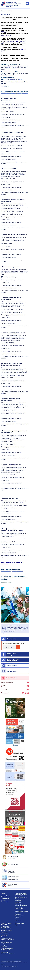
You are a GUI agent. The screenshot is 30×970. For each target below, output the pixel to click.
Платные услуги (5, 898)
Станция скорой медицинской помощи (21, 909)
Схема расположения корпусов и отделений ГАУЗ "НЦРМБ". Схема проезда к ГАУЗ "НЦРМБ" (21, 895)
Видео (16, 925)
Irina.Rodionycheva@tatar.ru (14, 79)
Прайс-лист (4, 932)
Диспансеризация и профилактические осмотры (6, 944)
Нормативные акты (6, 930)
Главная (3, 11)
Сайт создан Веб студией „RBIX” (9, 966)
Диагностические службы (19, 916)
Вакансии (3, 900)
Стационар (18, 902)
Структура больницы (20, 899)
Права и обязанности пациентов (6, 924)
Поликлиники (18, 900)
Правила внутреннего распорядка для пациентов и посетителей (7, 950)
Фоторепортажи (19, 923)
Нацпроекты (4, 946)
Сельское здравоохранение (19, 919)
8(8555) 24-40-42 (12, 66)
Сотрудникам (4, 901)
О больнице (4, 895)
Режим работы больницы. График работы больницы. (6, 928)
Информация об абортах (7, 954)
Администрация (5, 896)
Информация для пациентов (5, 934)
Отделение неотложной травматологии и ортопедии (21, 913)
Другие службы (19, 904)
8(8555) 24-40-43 (11, 67)
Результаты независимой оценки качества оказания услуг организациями (7, 938)
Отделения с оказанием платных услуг (21, 906)
